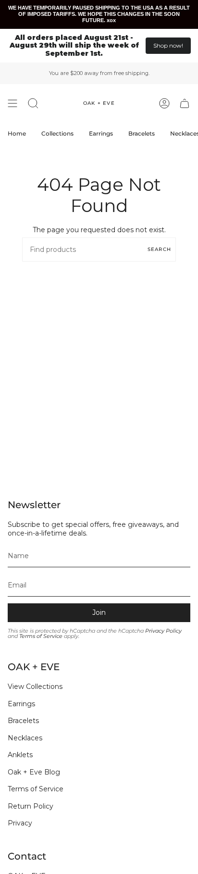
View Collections (35, 686)
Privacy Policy (163, 631)
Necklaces (25, 738)
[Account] (164, 103)
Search (159, 249)
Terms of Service (40, 636)
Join (99, 612)
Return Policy (30, 806)
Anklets (20, 754)
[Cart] (184, 103)
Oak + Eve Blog (34, 772)
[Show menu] (12, 103)
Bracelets (23, 720)
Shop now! (168, 45)
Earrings (21, 703)
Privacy (20, 823)
